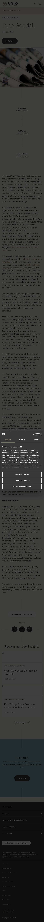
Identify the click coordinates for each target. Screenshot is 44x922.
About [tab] (36, 440)
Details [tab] (22, 440)
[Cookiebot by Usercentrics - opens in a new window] (33, 434)
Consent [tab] (8, 440)
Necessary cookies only (22, 486)
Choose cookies (21, 480)
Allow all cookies (22, 474)
